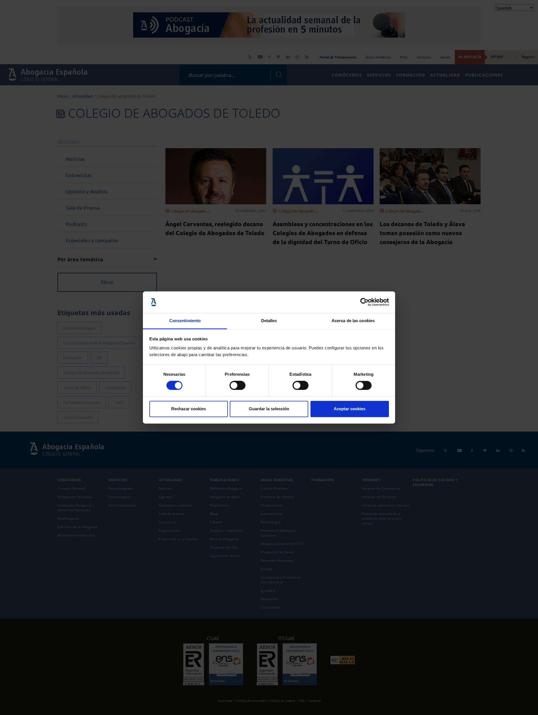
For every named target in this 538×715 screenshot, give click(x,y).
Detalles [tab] (269, 320)
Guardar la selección (269, 408)
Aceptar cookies (349, 408)
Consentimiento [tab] (185, 320)
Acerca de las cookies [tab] (353, 320)
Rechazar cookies (188, 408)
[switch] (237, 385)
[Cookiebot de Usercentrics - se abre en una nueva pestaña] (364, 302)
